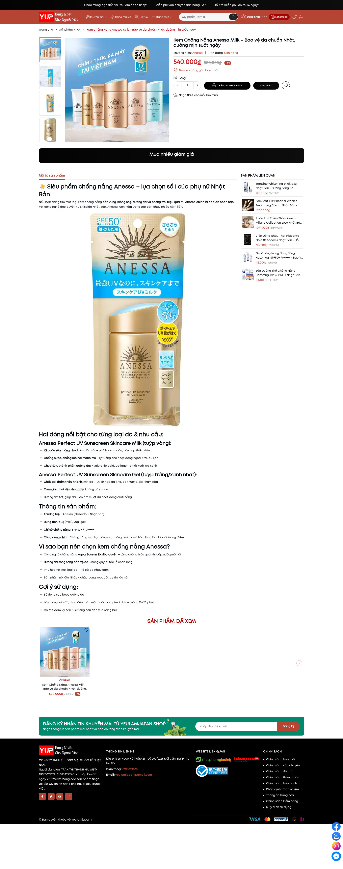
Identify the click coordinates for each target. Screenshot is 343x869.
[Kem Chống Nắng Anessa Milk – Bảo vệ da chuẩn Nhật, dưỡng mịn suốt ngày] (65, 652)
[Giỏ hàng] (301, 16)
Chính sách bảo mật (280, 759)
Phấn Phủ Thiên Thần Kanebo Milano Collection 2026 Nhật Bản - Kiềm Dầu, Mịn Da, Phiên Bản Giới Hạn (279, 220)
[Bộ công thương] (227, 771)
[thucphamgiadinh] (213, 759)
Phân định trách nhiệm (282, 789)
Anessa (64, 680)
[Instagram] (68, 796)
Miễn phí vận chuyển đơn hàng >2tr (180, 5)
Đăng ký (288, 726)
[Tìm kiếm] (233, 17)
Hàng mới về (123, 17)
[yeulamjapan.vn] (59, 17)
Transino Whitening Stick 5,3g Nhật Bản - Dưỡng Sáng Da (276, 186)
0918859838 (130, 769)
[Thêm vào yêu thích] (286, 85)
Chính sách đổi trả (279, 771)
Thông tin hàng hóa (280, 795)
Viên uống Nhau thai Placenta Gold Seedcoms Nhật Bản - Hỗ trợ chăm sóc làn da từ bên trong (277, 238)
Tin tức (143, 17)
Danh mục (163, 17)
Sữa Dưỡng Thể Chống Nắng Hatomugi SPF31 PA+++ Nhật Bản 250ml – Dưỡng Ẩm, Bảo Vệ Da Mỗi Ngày (278, 272)
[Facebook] (42, 796)
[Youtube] (59, 796)
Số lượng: (179, 78)
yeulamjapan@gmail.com (133, 775)
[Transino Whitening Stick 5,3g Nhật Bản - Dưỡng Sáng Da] (248, 187)
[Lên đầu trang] (336, 865)
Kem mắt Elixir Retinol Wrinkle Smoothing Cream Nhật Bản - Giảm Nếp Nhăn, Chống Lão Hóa (278, 203)
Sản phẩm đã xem (171, 621)
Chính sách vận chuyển (283, 765)
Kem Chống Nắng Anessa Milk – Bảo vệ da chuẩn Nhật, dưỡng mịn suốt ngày (64, 687)
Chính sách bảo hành (281, 783)
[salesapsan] (246, 759)
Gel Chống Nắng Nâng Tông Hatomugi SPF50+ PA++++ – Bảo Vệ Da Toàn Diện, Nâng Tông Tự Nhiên (279, 255)
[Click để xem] (117, 89)
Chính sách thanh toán (282, 777)
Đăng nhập (253, 16)
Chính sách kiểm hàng (282, 801)
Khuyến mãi (97, 17)
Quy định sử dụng (278, 807)
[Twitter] (51, 796)
